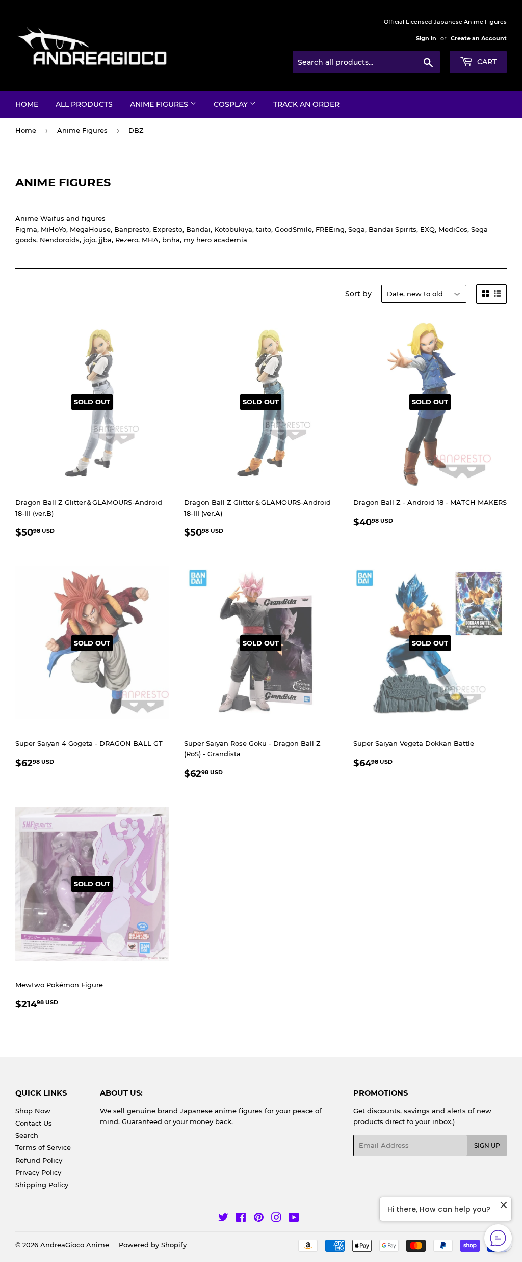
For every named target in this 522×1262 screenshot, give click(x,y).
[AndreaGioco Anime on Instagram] (276, 1219)
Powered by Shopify (153, 1245)
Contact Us (33, 1123)
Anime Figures (160, 104)
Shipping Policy (41, 1185)
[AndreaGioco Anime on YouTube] (294, 1219)
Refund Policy (38, 1160)
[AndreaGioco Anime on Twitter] (223, 1219)
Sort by (358, 293)
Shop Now (32, 1111)
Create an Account (479, 38)
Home (26, 104)
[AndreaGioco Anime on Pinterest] (258, 1219)
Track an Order (306, 104)
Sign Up (487, 1145)
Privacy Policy (38, 1172)
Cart (486, 61)
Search (26, 1135)
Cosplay (232, 104)
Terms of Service (43, 1147)
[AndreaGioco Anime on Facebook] (241, 1219)
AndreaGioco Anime (74, 1245)
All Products (84, 104)
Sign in (426, 38)
